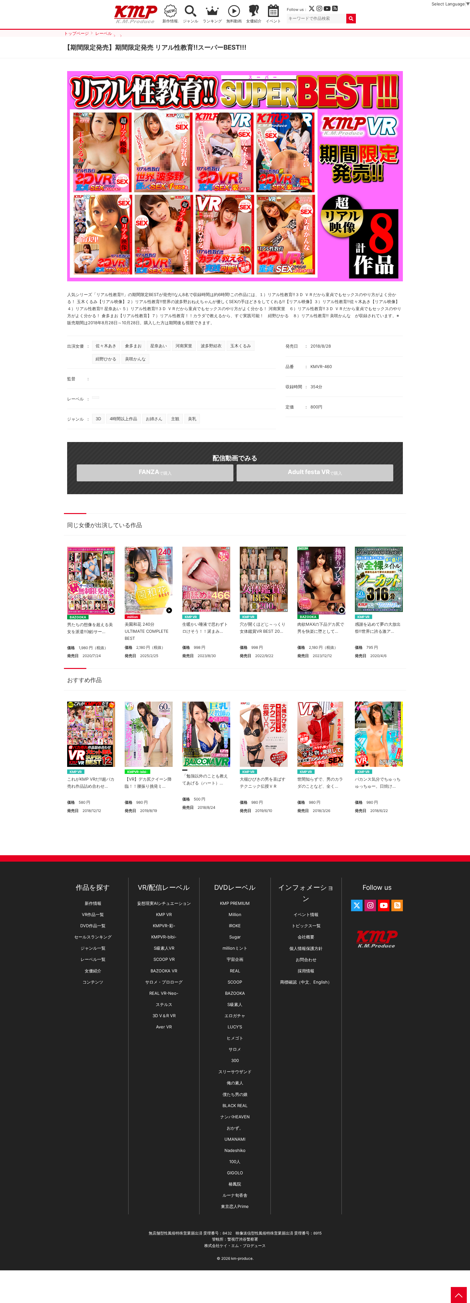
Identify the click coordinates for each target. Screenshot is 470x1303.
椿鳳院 (235, 1183)
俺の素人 (235, 1082)
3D (98, 418)
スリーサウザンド (235, 1071)
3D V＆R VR (164, 1015)
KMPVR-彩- (164, 925)
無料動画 (234, 21)
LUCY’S (235, 1026)
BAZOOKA (78, 617)
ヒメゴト (235, 1038)
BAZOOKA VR (164, 970)
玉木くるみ (240, 345)
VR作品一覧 (93, 914)
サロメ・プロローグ (164, 982)
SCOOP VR (164, 959)
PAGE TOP (459, 1295)
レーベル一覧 (93, 959)
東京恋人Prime (235, 1206)
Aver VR (164, 1026)
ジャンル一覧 (93, 948)
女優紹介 (254, 21)
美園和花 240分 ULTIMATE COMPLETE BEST (146, 631)
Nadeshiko (235, 1150)
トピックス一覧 (306, 925)
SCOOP (235, 982)
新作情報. (170, 21)
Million (235, 914)
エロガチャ (234, 1015)
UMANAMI (234, 1139)
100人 (234, 1161)
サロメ (235, 1049)
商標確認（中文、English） (306, 982)
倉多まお (133, 345)
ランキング (212, 21)
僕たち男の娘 (235, 1094)
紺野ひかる (106, 358)
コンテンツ (92, 982)
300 (235, 1060)
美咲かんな (135, 358)
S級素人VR (164, 948)
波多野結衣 (211, 345)
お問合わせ (306, 959)
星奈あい (158, 345)
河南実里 (184, 345)
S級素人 (234, 1004)
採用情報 (306, 970)
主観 (175, 418)
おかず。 (235, 1127)
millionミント (235, 948)
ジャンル (190, 21)
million (132, 617)
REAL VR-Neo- (163, 993)
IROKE (235, 925)
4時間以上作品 (123, 418)
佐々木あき (106, 345)
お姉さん (154, 418)
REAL (235, 970)
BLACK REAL (235, 1105)
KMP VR (191, 617)
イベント (273, 21)
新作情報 (93, 903)
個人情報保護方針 (306, 948)
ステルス (164, 1004)
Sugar (235, 936)
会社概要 (306, 936)
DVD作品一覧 (93, 925)
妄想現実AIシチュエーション (164, 903)
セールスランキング (93, 936)
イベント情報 (306, 914)
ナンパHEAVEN (235, 1116)
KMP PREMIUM (235, 903)
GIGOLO (235, 1172)
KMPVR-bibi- (137, 772)
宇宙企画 (235, 959)
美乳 (192, 418)
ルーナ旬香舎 (235, 1195)
